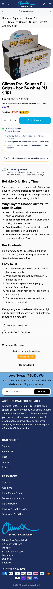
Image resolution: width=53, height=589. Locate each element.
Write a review (26, 356)
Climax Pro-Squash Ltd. (30, 585)
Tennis (5, 462)
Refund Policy (9, 503)
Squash (17, 18)
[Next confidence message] (50, 11)
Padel (5, 456)
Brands (6, 467)
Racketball (7, 451)
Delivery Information (13, 498)
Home (5, 18)
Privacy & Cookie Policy (14, 509)
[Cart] (50, 4)
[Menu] (3, 4)
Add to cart (36, 120)
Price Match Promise (13, 493)
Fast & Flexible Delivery (17, 325)
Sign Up (42, 391)
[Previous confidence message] (3, 11)
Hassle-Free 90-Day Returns (19, 332)
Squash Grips (32, 18)
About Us (7, 487)
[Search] (8, 4)
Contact (6, 482)
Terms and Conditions (13, 514)
